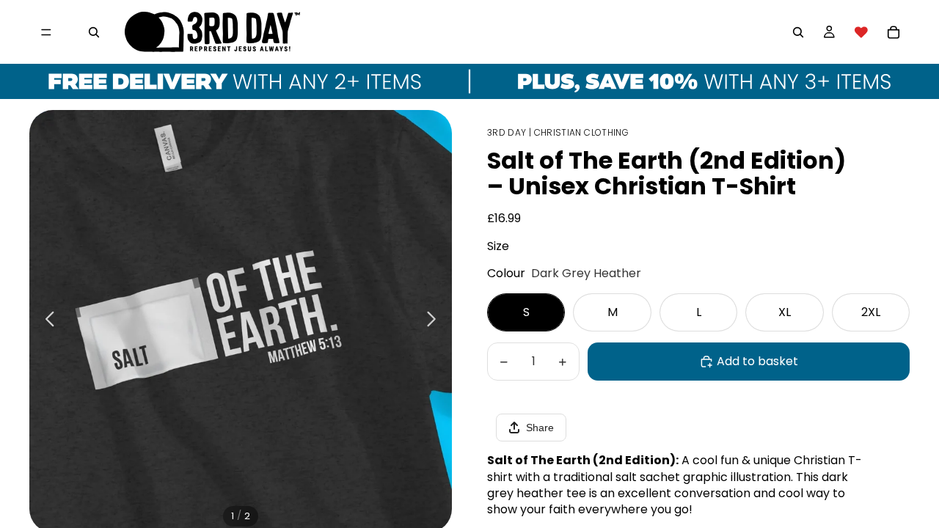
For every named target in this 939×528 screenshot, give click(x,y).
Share (540, 427)
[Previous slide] (45, 321)
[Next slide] (435, 321)
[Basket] (893, 32)
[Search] (94, 32)
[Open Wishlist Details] (861, 32)
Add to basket (757, 361)
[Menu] (46, 32)
